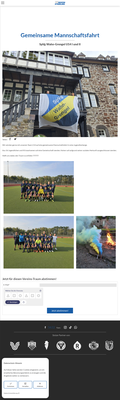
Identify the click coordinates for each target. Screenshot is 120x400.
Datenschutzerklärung (11, 393)
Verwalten (25, 386)
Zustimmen (10, 386)
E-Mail (6, 285)
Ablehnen (40, 386)
